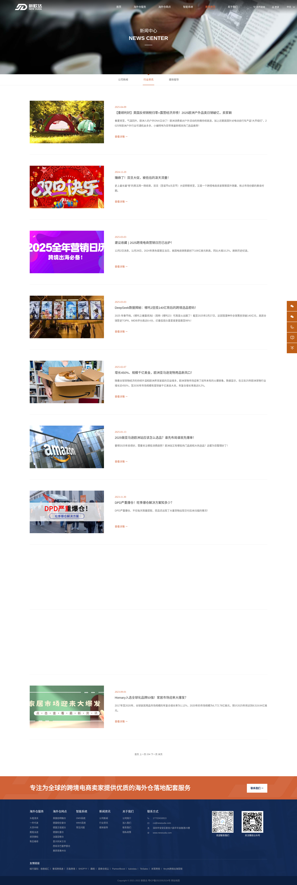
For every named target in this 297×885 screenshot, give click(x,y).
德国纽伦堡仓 (59, 823)
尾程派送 (34, 832)
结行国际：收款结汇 (39, 869)
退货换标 (34, 836)
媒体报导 (174, 79)
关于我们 (233, 7)
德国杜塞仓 (58, 832)
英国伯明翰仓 (59, 818)
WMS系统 (81, 823)
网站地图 (175, 880)
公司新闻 (123, 79)
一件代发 (34, 823)
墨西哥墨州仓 (59, 850)
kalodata (132, 869)
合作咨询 (259, 7)
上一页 (143, 754)
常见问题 (80, 827)
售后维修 (34, 841)
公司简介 (127, 818)
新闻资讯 (210, 7)
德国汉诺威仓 (59, 827)
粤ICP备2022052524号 (159, 880)
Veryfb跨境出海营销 (172, 869)
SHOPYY (82, 869)
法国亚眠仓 (58, 836)
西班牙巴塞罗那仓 (61, 846)
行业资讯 (148, 79)
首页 (118, 7)
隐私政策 (127, 832)
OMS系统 (80, 818)
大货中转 (34, 827)
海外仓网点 (164, 7)
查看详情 (121, 136)
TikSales (144, 869)
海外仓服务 (140, 7)
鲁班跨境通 (57, 869)
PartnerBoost (118, 869)
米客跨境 (155, 869)
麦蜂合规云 (103, 869)
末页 (160, 754)
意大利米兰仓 (59, 841)
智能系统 (188, 7)
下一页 (154, 754)
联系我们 (257, 788)
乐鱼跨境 (71, 869)
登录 (275, 7)
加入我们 (127, 823)
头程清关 (34, 818)
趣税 (92, 869)
